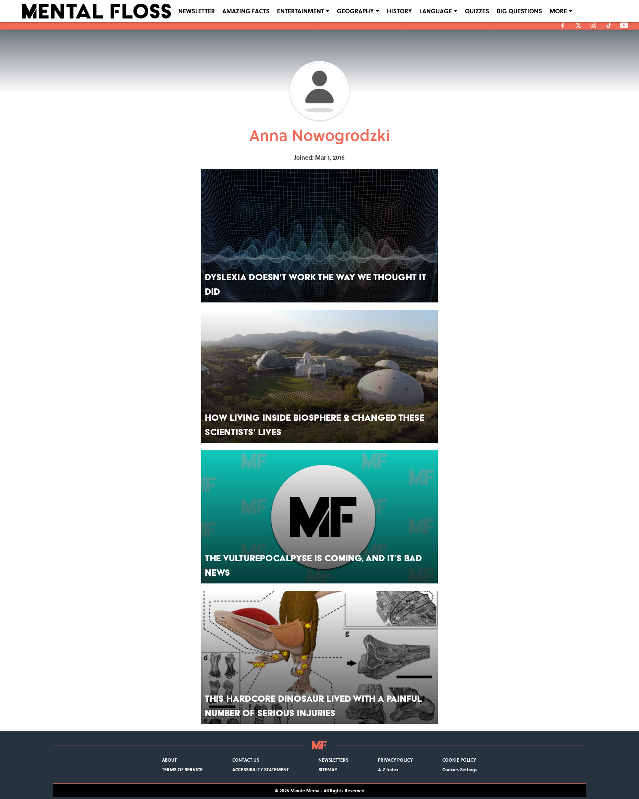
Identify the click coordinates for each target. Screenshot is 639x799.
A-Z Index (388, 769)
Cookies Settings (459, 769)
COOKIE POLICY (459, 760)
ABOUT (169, 760)
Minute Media (305, 790)
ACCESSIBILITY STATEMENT (260, 769)
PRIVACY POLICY (395, 760)
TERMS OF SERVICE (182, 769)
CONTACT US (245, 760)
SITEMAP (327, 769)
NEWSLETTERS (333, 760)
